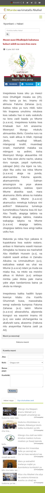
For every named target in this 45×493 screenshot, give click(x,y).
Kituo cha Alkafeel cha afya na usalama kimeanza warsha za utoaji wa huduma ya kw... (22, 479)
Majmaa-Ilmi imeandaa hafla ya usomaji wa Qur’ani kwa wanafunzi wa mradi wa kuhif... (22, 452)
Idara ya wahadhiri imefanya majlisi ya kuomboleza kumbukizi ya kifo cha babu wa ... (22, 466)
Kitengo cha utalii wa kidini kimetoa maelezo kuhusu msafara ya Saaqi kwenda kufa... (22, 439)
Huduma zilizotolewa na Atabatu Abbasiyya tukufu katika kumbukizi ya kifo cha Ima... (21, 426)
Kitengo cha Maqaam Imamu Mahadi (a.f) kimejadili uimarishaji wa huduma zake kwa (21, 413)
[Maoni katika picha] (22, 65)
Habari (20, 24)
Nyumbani (8, 24)
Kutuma (12, 391)
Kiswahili (16, 2)
